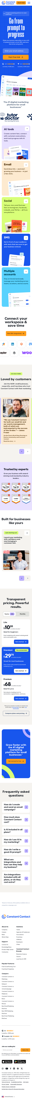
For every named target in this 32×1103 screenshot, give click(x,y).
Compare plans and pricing (14, 713)
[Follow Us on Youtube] (7, 1068)
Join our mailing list (8, 1046)
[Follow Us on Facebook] (10, 1068)
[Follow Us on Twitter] (22, 1068)
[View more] (16, 142)
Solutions (19, 927)
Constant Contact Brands (22, 950)
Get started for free (14, 761)
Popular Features (8, 964)
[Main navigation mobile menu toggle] (29, 3)
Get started (19, 642)
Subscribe (25, 1050)
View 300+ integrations (14, 333)
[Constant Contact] (8, 3)
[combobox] (9, 1096)
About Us (5, 927)
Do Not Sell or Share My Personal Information (13, 1089)
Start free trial (14, 57)
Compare (5, 974)
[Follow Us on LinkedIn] (14, 1068)
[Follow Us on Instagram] (2, 1068)
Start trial (21, 3)
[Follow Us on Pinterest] (18, 1068)
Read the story (8, 441)
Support (5, 942)
